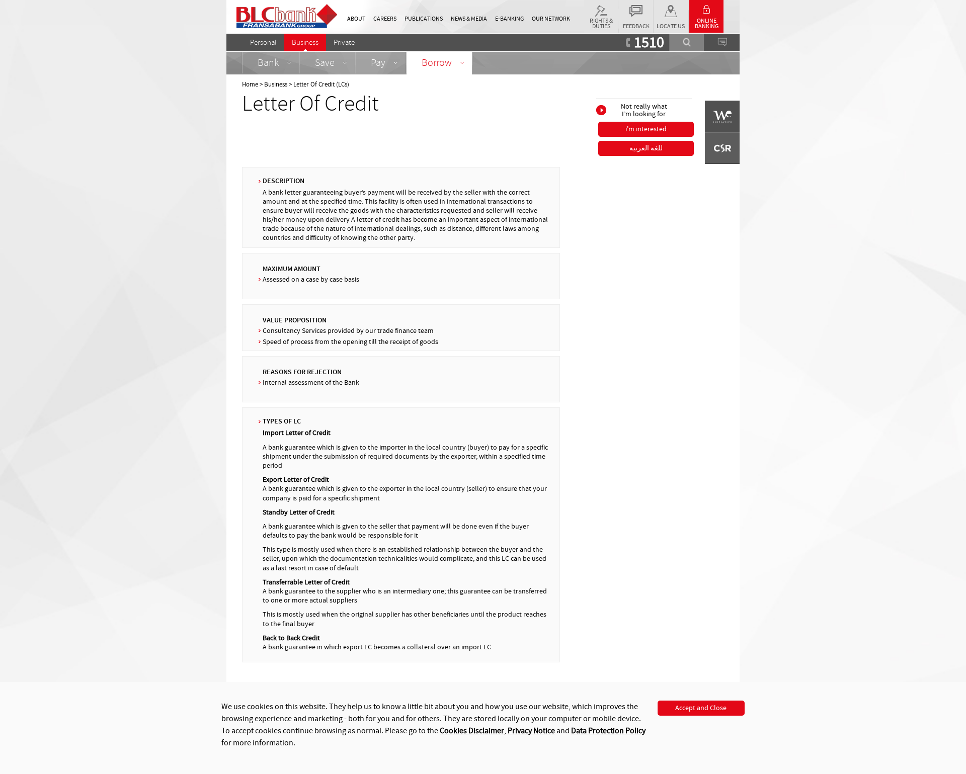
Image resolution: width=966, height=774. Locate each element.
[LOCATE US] (671, 9)
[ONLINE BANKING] (706, 7)
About (356, 19)
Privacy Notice (531, 731)
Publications (424, 19)
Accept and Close (701, 708)
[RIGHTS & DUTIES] (601, 9)
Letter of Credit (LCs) (321, 84)
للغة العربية (646, 148)
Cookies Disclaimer (472, 731)
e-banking (509, 19)
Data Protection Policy (608, 731)
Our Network (551, 19)
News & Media (469, 19)
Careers (384, 19)
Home (250, 84)
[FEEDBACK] (636, 9)
